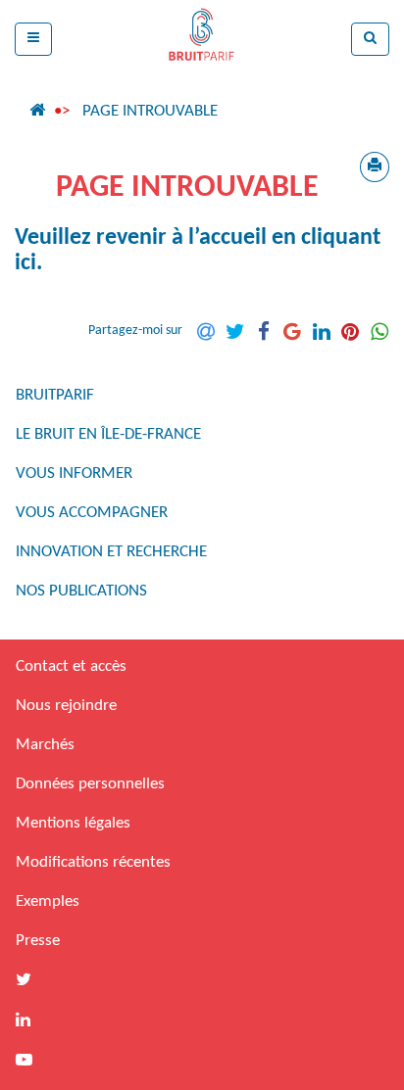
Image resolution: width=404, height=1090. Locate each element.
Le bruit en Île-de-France (108, 434)
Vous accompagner (92, 512)
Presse (38, 940)
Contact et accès (71, 666)
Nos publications (81, 591)
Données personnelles (90, 784)
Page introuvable (150, 111)
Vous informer (74, 473)
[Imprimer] (374, 167)
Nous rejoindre (66, 705)
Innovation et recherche (111, 552)
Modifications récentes (93, 862)
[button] (33, 39)
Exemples (47, 901)
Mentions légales (73, 823)
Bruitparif (55, 395)
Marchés (45, 744)
